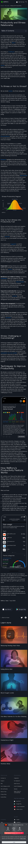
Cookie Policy (3, 797)
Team (2, 822)
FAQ (1, 783)
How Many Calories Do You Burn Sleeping (13, 716)
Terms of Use (3, 791)
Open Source (17, 783)
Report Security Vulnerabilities (17, 792)
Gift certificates (4, 788)
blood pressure (5, 136)
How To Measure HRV (5, 786)
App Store (18, 801)
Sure (14, 842)
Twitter (17, 819)
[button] (5, 617)
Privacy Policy (4, 794)
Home (2, 5)
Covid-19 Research (18, 786)
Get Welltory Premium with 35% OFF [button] (14, 833)
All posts (7, 5)
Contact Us (3, 778)
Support (2, 780)
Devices (15, 788)
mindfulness (4, 278)
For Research (17, 780)
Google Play (18, 803)
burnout (7, 236)
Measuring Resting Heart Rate (10, 645)
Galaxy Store (19, 809)
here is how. (23, 838)
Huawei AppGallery (20, 806)
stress (10, 91)
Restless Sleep (5, 763)
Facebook (18, 822)
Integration (16, 778)
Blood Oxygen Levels (7, 693)
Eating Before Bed (6, 669)
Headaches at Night (7, 740)
